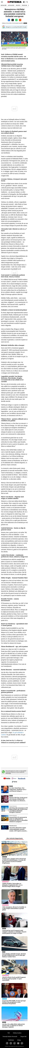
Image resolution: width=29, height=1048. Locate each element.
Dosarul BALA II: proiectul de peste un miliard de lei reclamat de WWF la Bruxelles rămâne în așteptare (18, 819)
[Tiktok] (14, 1043)
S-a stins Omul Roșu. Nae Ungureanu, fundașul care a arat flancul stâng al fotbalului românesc (17, 789)
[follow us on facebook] (21, 778)
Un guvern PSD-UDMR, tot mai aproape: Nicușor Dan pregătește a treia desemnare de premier (14, 1002)
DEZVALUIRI (3, 5)
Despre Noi (23, 1036)
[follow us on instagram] (14, 778)
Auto (4, 951)
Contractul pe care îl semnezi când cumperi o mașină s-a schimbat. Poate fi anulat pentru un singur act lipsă (14, 932)
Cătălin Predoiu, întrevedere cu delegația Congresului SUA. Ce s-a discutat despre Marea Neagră (12, 885)
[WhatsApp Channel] (22, 1043)
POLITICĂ (18, 5)
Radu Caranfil (19, 23)
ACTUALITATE (11, 5)
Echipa (19, 1040)
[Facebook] (7, 1043)
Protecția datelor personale (10, 1036)
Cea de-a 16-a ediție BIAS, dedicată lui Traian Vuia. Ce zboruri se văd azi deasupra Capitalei (13, 1025)
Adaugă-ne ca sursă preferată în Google (16, 27)
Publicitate (11, 1040)
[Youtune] (18, 1043)
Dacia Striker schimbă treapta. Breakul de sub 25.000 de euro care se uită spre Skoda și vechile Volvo (14, 955)
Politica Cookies (17, 1033)
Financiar (24, 5)
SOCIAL (4, 928)
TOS (9, 1033)
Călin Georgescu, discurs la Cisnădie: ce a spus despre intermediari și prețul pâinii (14, 908)
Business (5, 856)
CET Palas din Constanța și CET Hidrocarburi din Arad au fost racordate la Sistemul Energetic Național (18, 810)
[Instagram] (11, 1043)
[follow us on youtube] (7, 778)
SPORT (25, 23)
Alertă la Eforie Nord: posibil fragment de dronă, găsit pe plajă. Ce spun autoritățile (14, 979)
